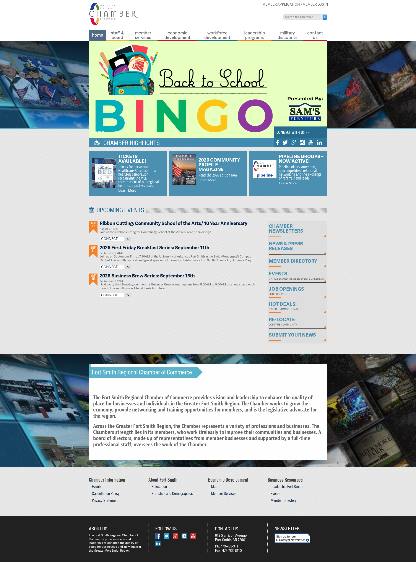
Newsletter (287, 528)
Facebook (277, 142)
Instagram (302, 142)
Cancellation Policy (106, 493)
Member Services (143, 35)
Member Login (315, 4)
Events (96, 486)
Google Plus (293, 142)
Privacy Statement (105, 500)
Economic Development (177, 35)
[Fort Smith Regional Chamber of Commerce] (114, 24)
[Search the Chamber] (325, 17)
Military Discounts (287, 35)
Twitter (285, 142)
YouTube (311, 142)
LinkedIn (319, 142)
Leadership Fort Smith (286, 486)
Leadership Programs (254, 35)
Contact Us (315, 35)
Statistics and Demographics (172, 493)
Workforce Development (217, 35)
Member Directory (284, 500)
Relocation (159, 486)
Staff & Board (117, 35)
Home (97, 35)
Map (214, 486)
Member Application (281, 4)
